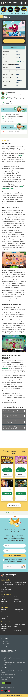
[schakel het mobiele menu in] (25, 3)
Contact (3, 630)
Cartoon (18, 61)
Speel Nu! (14, 41)
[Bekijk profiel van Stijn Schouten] (3, 93)
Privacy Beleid (6, 643)
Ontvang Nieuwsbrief (14, 555)
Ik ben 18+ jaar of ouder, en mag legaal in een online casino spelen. (15, 560)
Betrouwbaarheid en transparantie (6, 627)
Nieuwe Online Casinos (19, 584)
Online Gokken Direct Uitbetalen (6, 590)
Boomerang (4, 601)
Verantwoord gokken (6, 616)
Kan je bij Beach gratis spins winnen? (11, 415)
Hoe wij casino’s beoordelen (18, 612)
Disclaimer (5, 641)
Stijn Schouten (11, 94)
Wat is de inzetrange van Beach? (12, 411)
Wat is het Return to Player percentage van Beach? (10, 427)
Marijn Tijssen (11, 98)
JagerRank (3, 609)
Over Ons (3, 624)
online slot (5, 368)
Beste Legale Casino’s (6, 587)
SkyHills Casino (17, 601)
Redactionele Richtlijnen (19, 624)
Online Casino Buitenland (20, 582)
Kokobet (3, 599)
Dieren (22, 61)
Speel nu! (6, 470)
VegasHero (16, 599)
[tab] (14, 411)
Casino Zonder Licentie (19, 587)
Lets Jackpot (4, 603)
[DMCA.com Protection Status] (6, 683)
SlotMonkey (17, 596)
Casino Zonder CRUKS (6, 582)
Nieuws (15, 626)
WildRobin (3, 596)
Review (6, 474)
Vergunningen (17, 616)
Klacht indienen (17, 630)
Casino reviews (4, 611)
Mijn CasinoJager (5, 633)
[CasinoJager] (10, 2)
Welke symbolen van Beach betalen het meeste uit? (13, 421)
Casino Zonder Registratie (7, 584)
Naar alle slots (13, 505)
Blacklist (3, 618)
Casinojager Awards (18, 609)
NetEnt (21, 155)
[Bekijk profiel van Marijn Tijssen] (3, 98)
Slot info (14, 48)
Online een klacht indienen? (7, 687)
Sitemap (5, 646)
